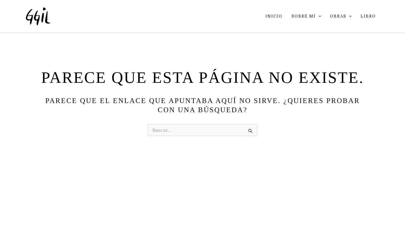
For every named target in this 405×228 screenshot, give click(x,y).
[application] (318, 16)
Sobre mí (303, 16)
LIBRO (368, 16)
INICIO (274, 16)
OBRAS (338, 16)
